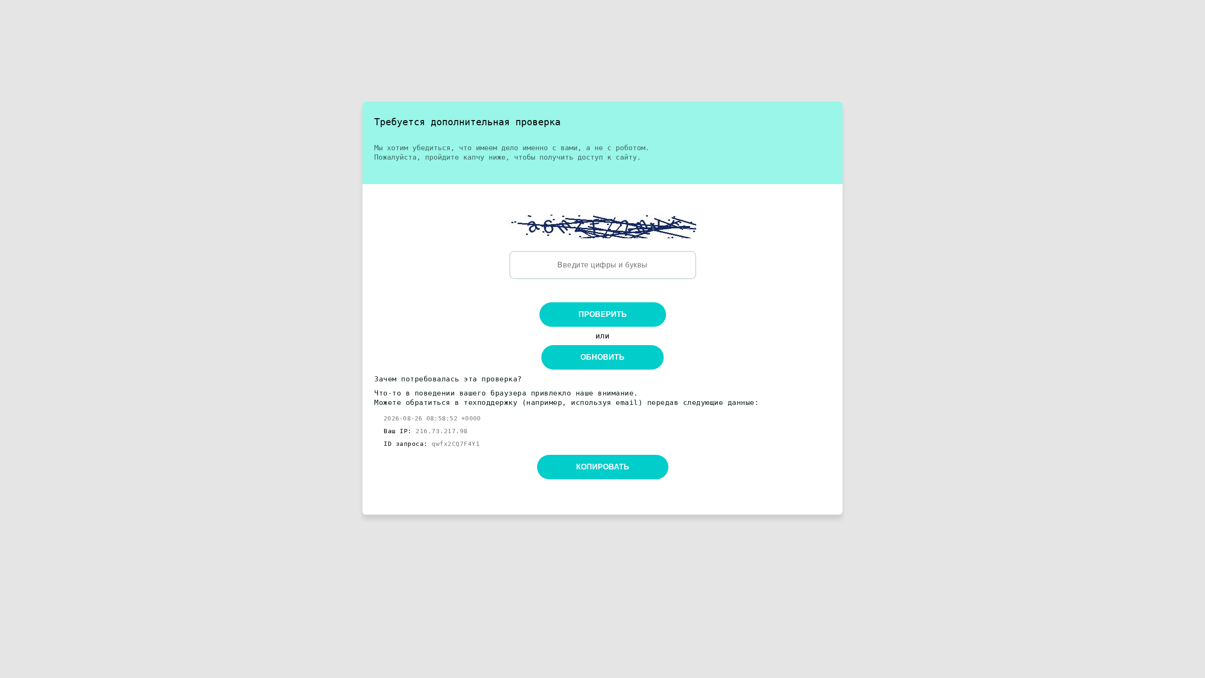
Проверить (602, 314)
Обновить (602, 357)
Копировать (602, 467)
